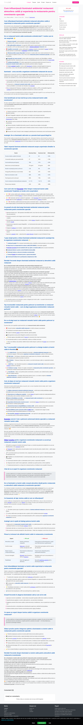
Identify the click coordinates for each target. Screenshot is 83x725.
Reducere (22, 546)
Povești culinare (62, 27)
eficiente (31, 234)
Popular (34, 2)
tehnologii (36, 197)
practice (11, 440)
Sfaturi (6, 440)
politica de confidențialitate (7, 720)
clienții (21, 296)
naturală (9, 502)
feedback (14, 228)
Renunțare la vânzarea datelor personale (63, 713)
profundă (32, 85)
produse (8, 365)
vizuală (12, 221)
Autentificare (75, 2)
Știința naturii (62, 29)
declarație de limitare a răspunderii (11, 716)
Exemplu (7, 419)
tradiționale (19, 199)
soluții (28, 234)
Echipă (43, 2)
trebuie (33, 220)
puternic (19, 290)
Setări (50, 722)
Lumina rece (18, 141)
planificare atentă (43, 560)
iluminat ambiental (34, 46)
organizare (24, 50)
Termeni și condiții (7, 714)
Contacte (54, 2)
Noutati (7, 2)
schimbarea (33, 587)
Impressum (57, 716)
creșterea (31, 49)
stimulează (29, 66)
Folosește (9, 247)
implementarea (12, 281)
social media (51, 60)
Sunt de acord (42, 722)
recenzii (16, 413)
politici (29, 409)
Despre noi (48, 2)
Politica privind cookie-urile (60, 708)
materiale (44, 638)
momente (18, 446)
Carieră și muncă (62, 23)
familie (44, 341)
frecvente (20, 189)
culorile (18, 332)
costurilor (13, 234)
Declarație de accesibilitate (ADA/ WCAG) (63, 714)
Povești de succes (63, 25)
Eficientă (22, 555)
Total (60, 18)
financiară (48, 645)
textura (20, 195)
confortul (13, 66)
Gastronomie (32, 17)
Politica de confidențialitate (9, 713)
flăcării (23, 502)
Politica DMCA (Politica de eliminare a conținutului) (65, 709)
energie (7, 199)
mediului (26, 525)
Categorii (29, 2)
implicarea (30, 577)
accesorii (14, 247)
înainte (13, 254)
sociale (45, 513)
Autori (38, 2)
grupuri (46, 49)
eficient (30, 282)
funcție (26, 337)
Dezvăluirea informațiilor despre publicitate (63, 711)
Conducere (61, 20)
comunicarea (9, 119)
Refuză (33, 722)
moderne (26, 557)
